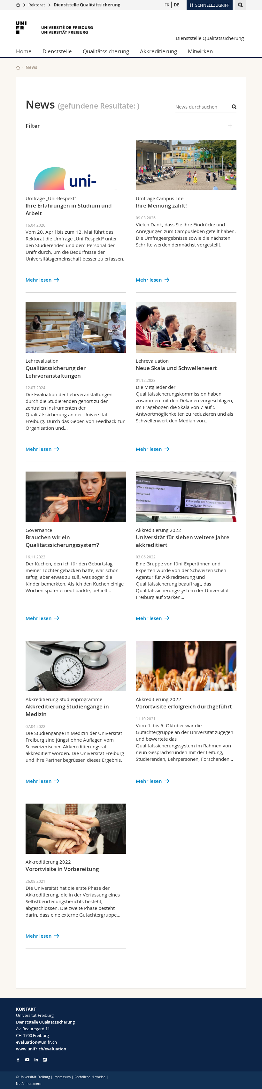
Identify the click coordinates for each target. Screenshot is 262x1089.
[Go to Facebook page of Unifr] (18, 1060)
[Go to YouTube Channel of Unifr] (27, 1060)
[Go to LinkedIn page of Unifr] (36, 1060)
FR (167, 5)
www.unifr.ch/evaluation (41, 1049)
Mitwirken (200, 51)
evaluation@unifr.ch (36, 1042)
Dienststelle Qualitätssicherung (87, 5)
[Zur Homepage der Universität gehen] (54, 27)
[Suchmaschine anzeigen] (240, 5)
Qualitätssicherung (106, 51)
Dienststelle (57, 51)
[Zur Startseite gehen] (18, 5)
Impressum (62, 1077)
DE (176, 5)
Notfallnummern (28, 1084)
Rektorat (36, 5)
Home (24, 51)
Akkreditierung (158, 51)
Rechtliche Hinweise (89, 1077)
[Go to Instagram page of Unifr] (45, 1060)
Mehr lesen (39, 279)
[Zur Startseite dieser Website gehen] (18, 67)
